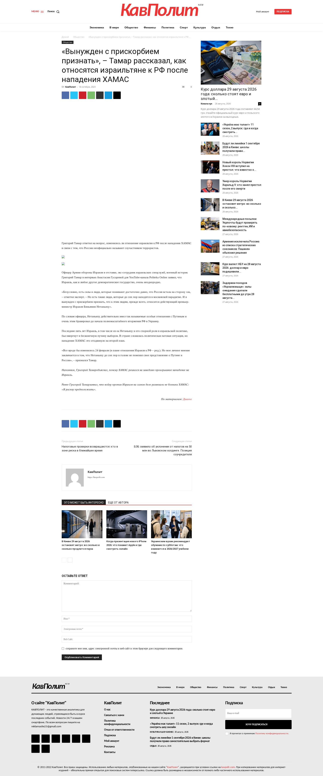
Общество (78, 36)
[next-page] (70, 560)
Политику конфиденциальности (271, 733)
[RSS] (66, 739)
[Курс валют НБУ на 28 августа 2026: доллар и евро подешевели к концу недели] (210, 268)
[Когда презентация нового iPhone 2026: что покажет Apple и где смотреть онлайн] (126, 524)
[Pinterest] (82, 95)
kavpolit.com (228, 767)
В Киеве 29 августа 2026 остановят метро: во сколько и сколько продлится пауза (81, 545)
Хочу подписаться (256, 724)
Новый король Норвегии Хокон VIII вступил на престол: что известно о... (239, 166)
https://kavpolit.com (96, 477)
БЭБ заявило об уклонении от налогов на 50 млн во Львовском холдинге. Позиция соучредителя (163, 450)
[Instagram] (45, 739)
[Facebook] (65, 95)
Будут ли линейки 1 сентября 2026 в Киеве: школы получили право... (241, 147)
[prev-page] (64, 560)
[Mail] (56, 739)
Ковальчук (206, 103)
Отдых (153, 746)
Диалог (187, 399)
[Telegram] (108, 95)
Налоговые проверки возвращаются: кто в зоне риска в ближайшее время (90, 448)
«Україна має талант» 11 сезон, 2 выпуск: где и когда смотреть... (240, 128)
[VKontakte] (35, 749)
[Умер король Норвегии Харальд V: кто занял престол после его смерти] (210, 185)
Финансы (155, 718)
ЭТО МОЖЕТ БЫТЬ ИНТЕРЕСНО (84, 502)
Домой (65, 36)
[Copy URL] (117, 95)
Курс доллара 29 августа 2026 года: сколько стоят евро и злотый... (229, 94)
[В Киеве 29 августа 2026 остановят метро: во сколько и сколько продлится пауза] (82, 524)
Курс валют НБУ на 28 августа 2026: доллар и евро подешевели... (241, 268)
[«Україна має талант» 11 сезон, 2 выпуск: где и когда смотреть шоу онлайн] (210, 129)
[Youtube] (45, 749)
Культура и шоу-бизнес (162, 732)
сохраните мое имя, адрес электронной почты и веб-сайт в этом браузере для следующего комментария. (124, 648)
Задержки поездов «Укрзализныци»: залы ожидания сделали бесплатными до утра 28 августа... (238, 290)
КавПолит (70, 86)
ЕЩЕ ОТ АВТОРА (118, 502)
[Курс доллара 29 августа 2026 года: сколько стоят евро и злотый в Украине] (231, 63)
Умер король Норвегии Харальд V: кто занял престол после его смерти (241, 185)
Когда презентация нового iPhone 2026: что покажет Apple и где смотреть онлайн (126, 545)
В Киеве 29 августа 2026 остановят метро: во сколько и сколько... (241, 204)
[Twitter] (74, 95)
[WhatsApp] (91, 95)
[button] (54, 12)
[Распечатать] (100, 95)
